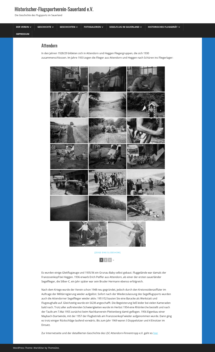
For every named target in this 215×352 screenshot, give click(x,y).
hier (155, 333)
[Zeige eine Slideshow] (107, 252)
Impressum (22, 33)
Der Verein (22, 26)
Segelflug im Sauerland (124, 26)
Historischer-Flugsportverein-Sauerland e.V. (54, 9)
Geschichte (44, 26)
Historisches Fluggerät (162, 26)
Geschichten (67, 26)
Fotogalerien (92, 26)
